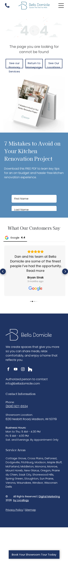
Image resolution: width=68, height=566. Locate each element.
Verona (10, 481)
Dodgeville (13, 461)
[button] (3, 271)
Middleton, (27, 465)
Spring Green (14, 477)
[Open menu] (61, 5)
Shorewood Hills (42, 473)
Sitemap (30, 508)
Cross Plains (35, 457)
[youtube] (15, 368)
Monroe (52, 465)
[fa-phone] (7, 7)
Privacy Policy (14, 508)
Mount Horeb (14, 469)
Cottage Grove (16, 457)
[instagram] (23, 368)
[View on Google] (34, 288)
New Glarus (31, 469)
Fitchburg (27, 461)
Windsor (37, 481)
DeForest (51, 457)
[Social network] (30, 368)
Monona (40, 465)
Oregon (45, 469)
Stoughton (31, 477)
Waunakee (24, 481)
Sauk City (25, 473)
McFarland (12, 465)
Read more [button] (34, 270)
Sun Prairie (46, 477)
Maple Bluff (54, 461)
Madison (40, 461)
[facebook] (8, 368)
